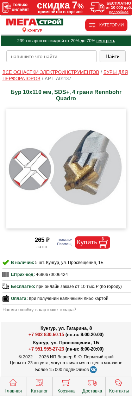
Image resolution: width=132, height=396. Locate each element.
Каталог (39, 391)
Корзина (66, 391)
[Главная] (35, 22)
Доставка (92, 391)
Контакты (119, 391)
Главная (13, 391)
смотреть (105, 40)
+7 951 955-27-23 (46, 349)
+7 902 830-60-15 (46, 334)
